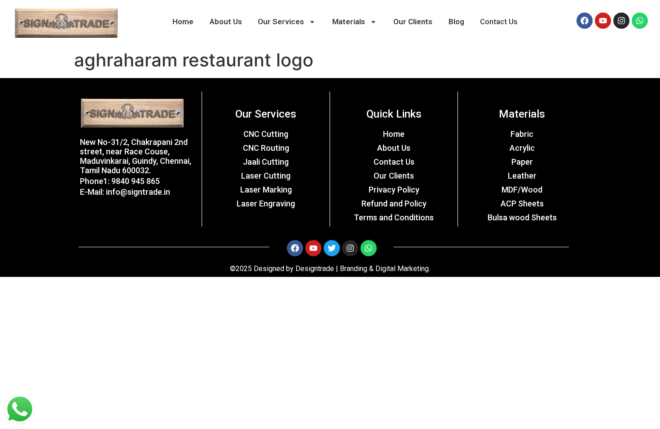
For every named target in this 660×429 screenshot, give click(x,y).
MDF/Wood (522, 189)
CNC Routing (266, 148)
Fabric (521, 134)
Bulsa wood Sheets (522, 217)
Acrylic (522, 148)
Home (183, 21)
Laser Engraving (266, 203)
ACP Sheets (522, 203)
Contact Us (499, 21)
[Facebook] (584, 21)
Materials (348, 21)
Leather (522, 175)
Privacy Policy (394, 189)
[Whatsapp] (640, 21)
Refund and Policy (394, 203)
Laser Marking (266, 189)
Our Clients (412, 21)
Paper (522, 161)
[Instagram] (621, 21)
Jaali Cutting (266, 161)
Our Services (281, 21)
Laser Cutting (265, 175)
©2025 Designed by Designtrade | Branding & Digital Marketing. (330, 268)
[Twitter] (332, 248)
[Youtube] (603, 21)
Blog (456, 21)
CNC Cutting (265, 134)
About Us (226, 21)
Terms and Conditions (394, 217)
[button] (287, 22)
